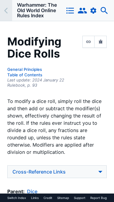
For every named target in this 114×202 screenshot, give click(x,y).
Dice (32, 191)
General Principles (24, 69)
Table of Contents (24, 74)
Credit (47, 198)
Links (35, 198)
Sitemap (63, 198)
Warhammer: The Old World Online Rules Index (37, 10)
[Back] (6, 10)
